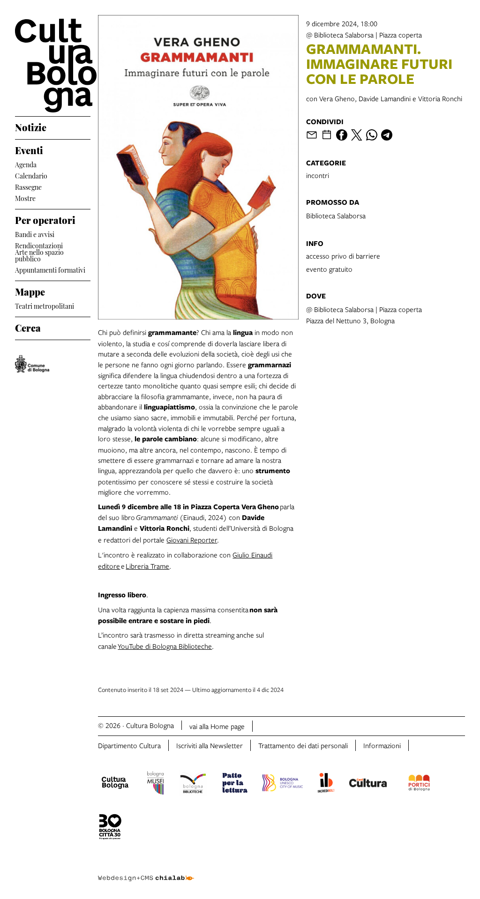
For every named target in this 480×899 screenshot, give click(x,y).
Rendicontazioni (39, 245)
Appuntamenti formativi (50, 269)
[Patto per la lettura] (235, 784)
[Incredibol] (326, 784)
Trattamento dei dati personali (303, 745)
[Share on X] (356, 135)
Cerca (28, 326)
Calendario (31, 175)
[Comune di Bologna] (32, 363)
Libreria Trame (147, 566)
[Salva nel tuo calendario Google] (326, 135)
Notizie (30, 126)
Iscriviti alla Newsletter (209, 745)
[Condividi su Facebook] (341, 135)
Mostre (25, 197)
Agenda (26, 164)
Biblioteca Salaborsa (336, 215)
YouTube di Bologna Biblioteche (165, 646)
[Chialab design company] (146, 871)
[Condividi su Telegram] (386, 135)
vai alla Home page (217, 726)
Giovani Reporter (191, 539)
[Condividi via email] (311, 135)
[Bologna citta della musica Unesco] (282, 784)
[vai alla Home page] (52, 65)
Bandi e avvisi (34, 234)
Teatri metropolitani (44, 305)
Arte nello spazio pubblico (39, 255)
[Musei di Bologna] (155, 784)
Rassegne (28, 186)
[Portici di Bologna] (419, 784)
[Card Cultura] (368, 784)
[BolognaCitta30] (110, 828)
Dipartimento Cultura (129, 745)
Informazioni (382, 745)
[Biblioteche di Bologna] (193, 784)
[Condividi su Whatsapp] (371, 135)
